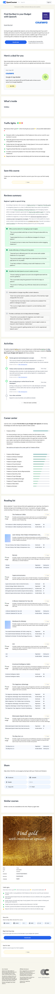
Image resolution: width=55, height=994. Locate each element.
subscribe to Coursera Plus (36, 41)
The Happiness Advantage (20, 684)
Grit (13, 644)
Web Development (22, 364)
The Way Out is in (17, 736)
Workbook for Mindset (19, 621)
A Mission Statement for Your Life (22, 601)
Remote (14, 555)
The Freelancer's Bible (19, 514)
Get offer (12, 86)
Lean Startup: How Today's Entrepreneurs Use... (26, 535)
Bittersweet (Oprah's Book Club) (22, 716)
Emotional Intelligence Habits (21, 664)
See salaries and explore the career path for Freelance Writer (23, 447)
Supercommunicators (18, 575)
